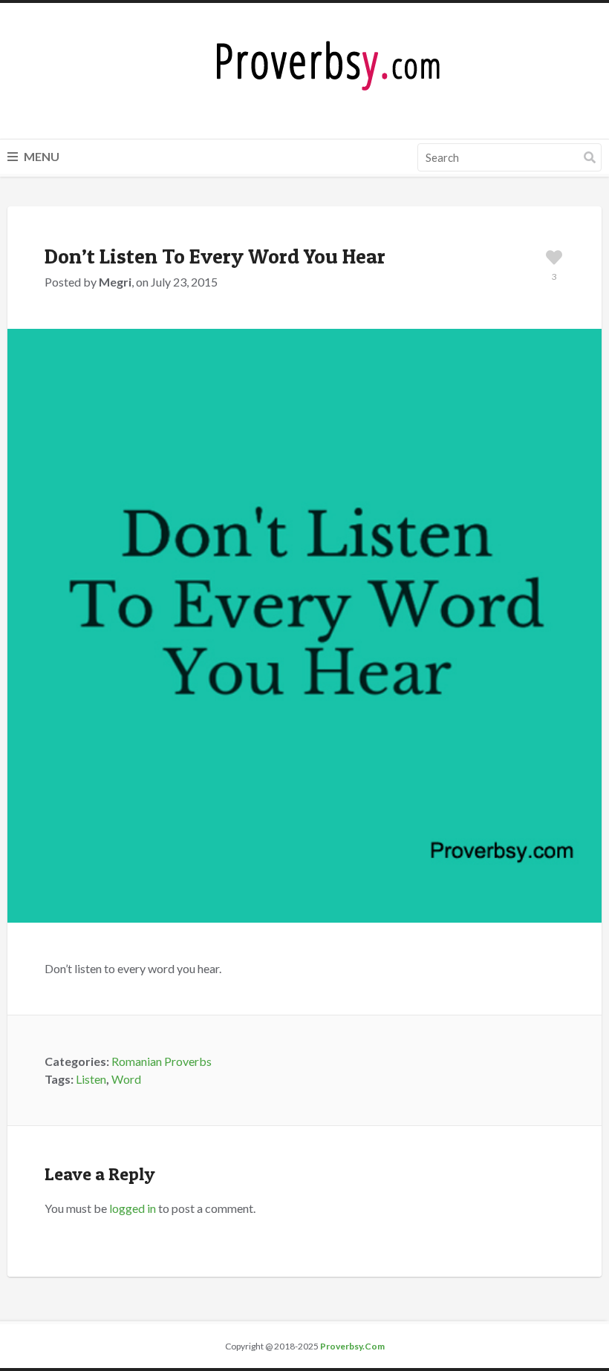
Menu (40, 156)
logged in (132, 1208)
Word (126, 1079)
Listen (91, 1079)
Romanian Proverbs (161, 1061)
